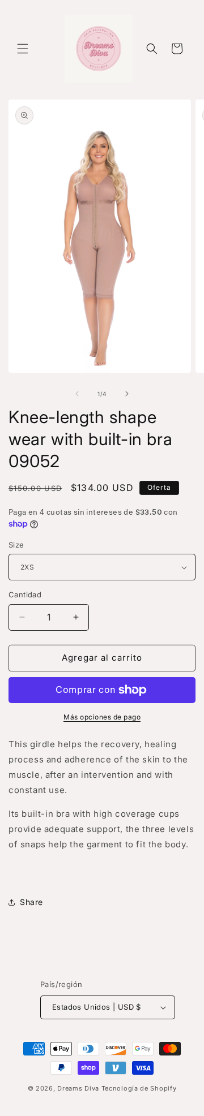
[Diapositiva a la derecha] (126, 393)
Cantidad (24, 594)
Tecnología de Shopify (139, 1088)
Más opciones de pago (102, 717)
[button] (22, 48)
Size (16, 544)
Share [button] (31, 902)
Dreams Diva (78, 1088)
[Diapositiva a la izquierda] (77, 393)
